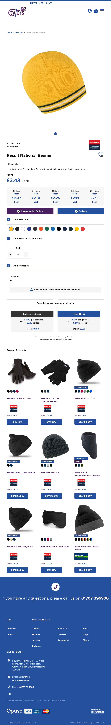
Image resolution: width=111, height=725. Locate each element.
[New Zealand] (59, 229)
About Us (11, 628)
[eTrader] (97, 711)
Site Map (63, 701)
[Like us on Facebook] (10, 694)
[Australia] (11, 229)
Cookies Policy (29, 701)
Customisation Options (31, 211)
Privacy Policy (17, 701)
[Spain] (77, 229)
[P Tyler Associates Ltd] (31, 11)
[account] (90, 11)
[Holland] (41, 229)
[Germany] (35, 229)
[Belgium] (17, 229)
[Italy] (53, 229)
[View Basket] (96, 10)
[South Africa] (71, 229)
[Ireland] (47, 229)
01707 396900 (95, 598)
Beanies (19, 32)
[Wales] (83, 229)
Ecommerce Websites (77, 722)
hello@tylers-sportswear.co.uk (21, 678)
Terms (9, 701)
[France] (29, 229)
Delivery (82, 211)
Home (9, 32)
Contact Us (12, 634)
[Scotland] (65, 229)
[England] (23, 229)
